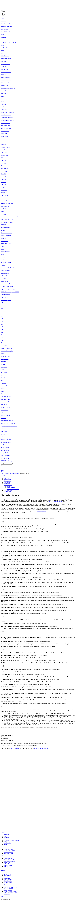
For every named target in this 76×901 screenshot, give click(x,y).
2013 (2, 310)
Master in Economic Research (8, 88)
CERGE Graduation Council (7, 225)
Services (3, 380)
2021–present (4, 157)
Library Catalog (4, 361)
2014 (2, 308)
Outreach (3, 265)
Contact (2, 50)
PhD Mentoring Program (6, 348)
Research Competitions (6, 300)
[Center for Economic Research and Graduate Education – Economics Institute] (6, 5)
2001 (2, 343)
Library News (4, 372)
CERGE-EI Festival (5, 455)
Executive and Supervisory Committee (10, 216)
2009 (2, 321)
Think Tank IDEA (5, 450)
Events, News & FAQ (6, 72)
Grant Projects (4, 152)
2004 (2, 334)
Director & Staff (4, 241)
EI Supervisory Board (6, 227)
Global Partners (4, 297)
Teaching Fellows (5, 273)
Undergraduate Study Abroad (7, 139)
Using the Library (5, 359)
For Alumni (3, 444)
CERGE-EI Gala (5, 458)
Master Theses (4, 192)
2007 (2, 326)
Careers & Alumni (5, 85)
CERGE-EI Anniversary (6, 461)
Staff (2, 375)
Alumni (2, 246)
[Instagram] (2, 826)
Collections (3, 383)
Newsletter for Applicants (7, 117)
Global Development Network (8, 289)
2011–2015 (3, 163)
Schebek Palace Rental (6, 402)
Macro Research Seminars (7, 420)
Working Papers (4, 168)
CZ (1, 471)
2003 (2, 337)
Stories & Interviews (5, 251)
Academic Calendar (5, 147)
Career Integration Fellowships (8, 284)
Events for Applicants (6, 115)
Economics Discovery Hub (7, 351)
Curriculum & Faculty (6, 58)
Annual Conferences (5, 294)
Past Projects (4, 345)
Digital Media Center (5, 396)
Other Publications (5, 195)
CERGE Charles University (7, 23)
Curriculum (3, 93)
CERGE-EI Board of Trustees (8, 219)
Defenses (3, 428)
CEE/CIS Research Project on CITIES (10, 292)
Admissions (3, 61)
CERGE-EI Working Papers (55, 501)
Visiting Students (5, 131)
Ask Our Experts (5, 208)
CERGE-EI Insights (5, 270)
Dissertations (4, 190)
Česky (2, 470)
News (2, 412)
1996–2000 (3, 184)
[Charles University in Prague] (38, 807)
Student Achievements (6, 80)
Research (3, 149)
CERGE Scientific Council (7, 222)
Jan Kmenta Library (5, 356)
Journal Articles (4, 155)
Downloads (3, 144)
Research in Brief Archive (7, 203)
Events (2, 254)
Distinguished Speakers (6, 452)
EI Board (3, 230)
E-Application (4, 367)
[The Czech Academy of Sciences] (10, 811)
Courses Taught (4, 281)
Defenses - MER (4, 431)
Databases (3, 364)
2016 (2, 302)
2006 (2, 329)
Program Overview (5, 90)
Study (2, 53)
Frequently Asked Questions (7, 120)
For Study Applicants (6, 442)
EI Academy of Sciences (6, 26)
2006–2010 (3, 179)
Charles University (15, 748)
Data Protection (4, 47)
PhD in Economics (5, 56)
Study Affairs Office (5, 82)
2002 (2, 340)
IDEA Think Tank (5, 206)
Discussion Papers (5, 200)
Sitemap (2, 896)
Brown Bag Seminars (6, 439)
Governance (3, 214)
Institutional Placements (6, 275)
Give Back (3, 259)
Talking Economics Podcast (7, 267)
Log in (2, 467)
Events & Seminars (5, 415)
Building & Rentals (5, 399)
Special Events (4, 434)
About (2, 18)
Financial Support (5, 69)
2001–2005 (3, 182)
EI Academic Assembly (6, 233)
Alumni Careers (4, 98)
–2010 (2, 166)
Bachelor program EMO (6, 128)
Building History (4, 404)
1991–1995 (3, 187)
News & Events (4, 410)
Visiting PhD (4, 133)
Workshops (3, 393)
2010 (2, 318)
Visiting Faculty (4, 238)
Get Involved (4, 257)
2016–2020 (3, 160)
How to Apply (4, 66)
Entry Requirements (5, 64)
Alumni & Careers (5, 141)
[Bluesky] (2, 829)
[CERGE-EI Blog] (2, 824)
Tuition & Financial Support (7, 112)
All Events (3, 418)
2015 (2, 305)
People (2, 211)
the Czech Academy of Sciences (41, 748)
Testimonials (3, 278)
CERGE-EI (3, 21)
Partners (2, 34)
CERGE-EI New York (6, 31)
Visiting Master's (4, 136)
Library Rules (4, 377)
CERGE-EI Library (41, 511)
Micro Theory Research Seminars (8, 423)
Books (2, 198)
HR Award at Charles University (8, 42)
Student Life (3, 74)
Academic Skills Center (6, 385)
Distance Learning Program (7, 286)
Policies (2, 45)
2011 (2, 316)
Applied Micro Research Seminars (9, 426)
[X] (2, 819)
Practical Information (5, 123)
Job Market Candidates (6, 262)
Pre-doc (2, 101)
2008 (2, 324)
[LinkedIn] (2, 813)
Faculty (2, 96)
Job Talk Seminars (5, 447)
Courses (2, 391)
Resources (3, 353)
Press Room (3, 37)
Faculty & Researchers (6, 235)
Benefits (2, 249)
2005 (2, 332)
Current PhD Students (6, 77)
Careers (2, 39)
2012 (2, 313)
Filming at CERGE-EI (6, 407)
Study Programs (4, 29)
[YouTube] (1, 821)
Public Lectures (4, 436)
